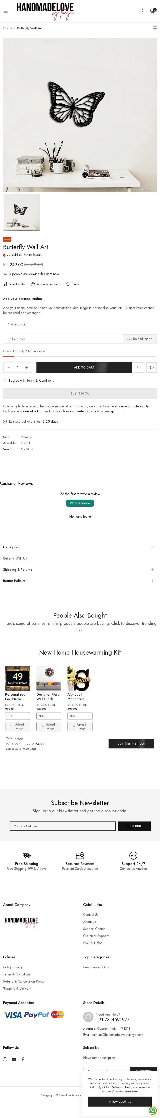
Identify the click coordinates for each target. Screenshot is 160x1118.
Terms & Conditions (40, 380)
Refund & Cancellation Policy (23, 981)
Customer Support (96, 935)
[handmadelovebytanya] (44, 11)
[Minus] (8, 367)
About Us (89, 921)
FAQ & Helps (92, 943)
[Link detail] (5, 1059)
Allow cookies (120, 1101)
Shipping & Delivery (17, 988)
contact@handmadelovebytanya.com (113, 1034)
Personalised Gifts (96, 967)
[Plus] (26, 367)
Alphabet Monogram (76, 696)
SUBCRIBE (134, 826)
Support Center (94, 928)
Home (7, 28)
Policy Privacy (12, 967)
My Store (27, 449)
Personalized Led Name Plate (15, 699)
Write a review (80, 503)
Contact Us (90, 914)
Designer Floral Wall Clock (48, 696)
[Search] (142, 11)
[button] (139, 367)
